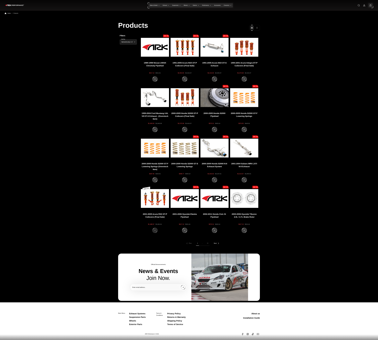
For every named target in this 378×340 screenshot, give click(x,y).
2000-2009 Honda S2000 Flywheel (214, 114)
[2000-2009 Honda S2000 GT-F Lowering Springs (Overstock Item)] (155, 148)
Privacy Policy (174, 314)
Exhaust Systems (137, 314)
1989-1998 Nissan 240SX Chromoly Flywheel (155, 64)
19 (207, 243)
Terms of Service (175, 324)
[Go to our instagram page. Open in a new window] (248, 334)
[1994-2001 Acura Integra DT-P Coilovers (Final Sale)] (244, 47)
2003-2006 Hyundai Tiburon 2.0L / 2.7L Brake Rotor (244, 215)
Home (9, 13)
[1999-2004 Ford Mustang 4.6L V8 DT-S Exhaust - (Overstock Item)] (155, 97)
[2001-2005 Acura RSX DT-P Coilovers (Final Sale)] (155, 198)
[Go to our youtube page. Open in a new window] (258, 334)
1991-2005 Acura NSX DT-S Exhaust (214, 64)
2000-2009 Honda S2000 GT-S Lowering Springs (184, 165)
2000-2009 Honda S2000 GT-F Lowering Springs (244, 114)
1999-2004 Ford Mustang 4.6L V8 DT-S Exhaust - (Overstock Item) (155, 116)
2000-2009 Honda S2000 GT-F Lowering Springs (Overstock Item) (155, 166)
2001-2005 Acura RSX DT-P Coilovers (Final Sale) (155, 215)
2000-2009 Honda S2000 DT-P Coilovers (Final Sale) (184, 114)
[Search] (359, 5)
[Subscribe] (183, 287)
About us (255, 314)
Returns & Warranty (176, 317)
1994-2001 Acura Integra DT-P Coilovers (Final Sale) (244, 64)
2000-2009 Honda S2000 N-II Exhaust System (214, 165)
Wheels (132, 321)
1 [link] (197, 243)
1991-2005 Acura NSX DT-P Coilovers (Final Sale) (185, 64)
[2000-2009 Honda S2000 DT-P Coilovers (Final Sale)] (185, 97)
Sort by (123, 39)
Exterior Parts (135, 324)
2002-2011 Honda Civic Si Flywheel (214, 215)
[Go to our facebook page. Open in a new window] (243, 334)
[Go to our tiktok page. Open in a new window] (253, 334)
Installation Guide (251, 318)
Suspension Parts (137, 317)
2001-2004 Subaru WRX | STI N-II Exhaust (244, 165)
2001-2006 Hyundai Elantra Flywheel (185, 215)
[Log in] (364, 5)
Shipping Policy (174, 321)
